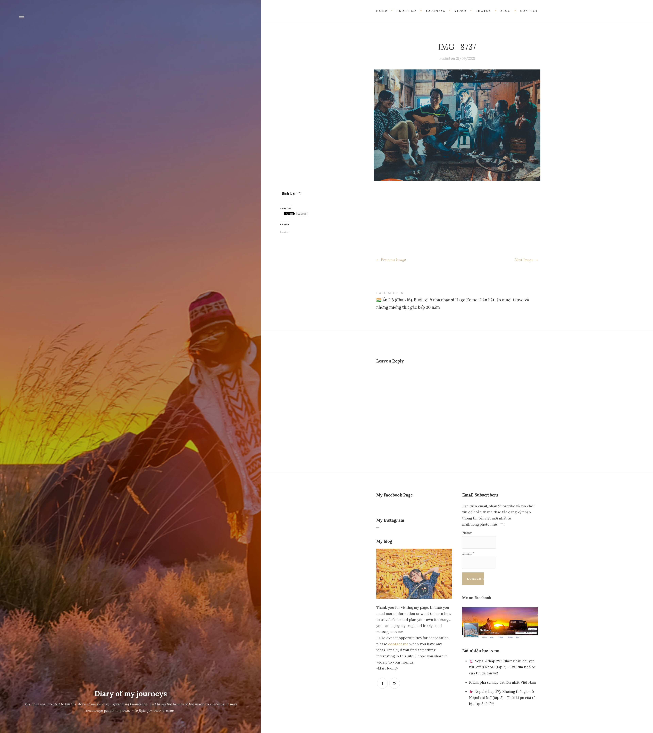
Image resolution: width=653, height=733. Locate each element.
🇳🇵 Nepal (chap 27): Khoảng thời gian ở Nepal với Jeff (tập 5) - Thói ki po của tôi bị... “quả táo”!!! (503, 697)
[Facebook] (382, 683)
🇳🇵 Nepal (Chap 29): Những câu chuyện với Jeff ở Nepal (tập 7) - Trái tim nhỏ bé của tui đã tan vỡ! (502, 667)
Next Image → (526, 259)
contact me (398, 644)
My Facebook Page (394, 495)
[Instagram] (394, 683)
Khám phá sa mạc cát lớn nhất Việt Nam (502, 682)
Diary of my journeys (131, 693)
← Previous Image (391, 259)
